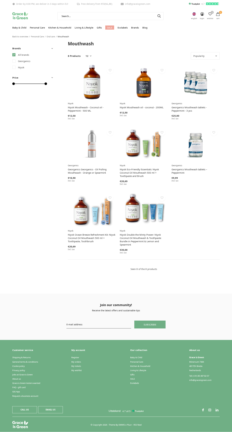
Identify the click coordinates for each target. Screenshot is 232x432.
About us (16, 378)
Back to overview (20, 36)
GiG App (16, 391)
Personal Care (37, 27)
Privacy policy (18, 370)
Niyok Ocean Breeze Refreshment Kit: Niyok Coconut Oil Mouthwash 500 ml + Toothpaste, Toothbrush (91, 238)
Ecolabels (123, 27)
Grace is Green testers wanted (26, 383)
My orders (76, 361)
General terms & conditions (25, 361)
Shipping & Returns (21, 357)
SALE (109, 27)
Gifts (99, 27)
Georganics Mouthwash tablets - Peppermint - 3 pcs (189, 109)
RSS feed (138, 424)
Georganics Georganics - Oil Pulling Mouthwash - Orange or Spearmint (87, 171)
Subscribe (150, 324)
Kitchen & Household (59, 27)
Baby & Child (19, 27)
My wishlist (76, 370)
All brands (23, 54)
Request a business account (25, 396)
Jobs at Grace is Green (22, 374)
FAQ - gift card (19, 387)
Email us (50, 409)
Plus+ (129, 424)
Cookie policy (18, 366)
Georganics (24, 61)
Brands (135, 27)
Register (75, 357)
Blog (144, 27)
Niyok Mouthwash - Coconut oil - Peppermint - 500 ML (86, 109)
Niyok (21, 67)
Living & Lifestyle (84, 27)
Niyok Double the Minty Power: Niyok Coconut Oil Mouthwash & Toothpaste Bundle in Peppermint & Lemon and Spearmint (140, 239)
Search (159, 16)
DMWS (122, 424)
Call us (25, 409)
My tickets (76, 366)
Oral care (51, 36)
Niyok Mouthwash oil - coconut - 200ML (142, 107)
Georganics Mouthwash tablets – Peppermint (189, 171)
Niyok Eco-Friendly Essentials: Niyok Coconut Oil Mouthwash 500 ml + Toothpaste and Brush (139, 173)
